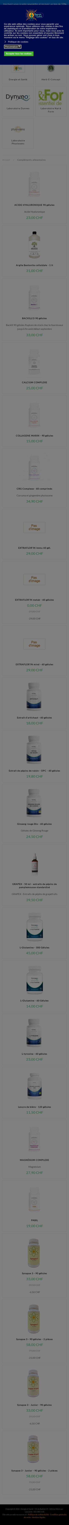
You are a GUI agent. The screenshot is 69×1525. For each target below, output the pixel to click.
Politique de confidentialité (38, 1514)
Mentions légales (38, 1517)
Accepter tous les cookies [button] (18, 54)
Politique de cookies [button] (18, 41)
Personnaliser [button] (12, 46)
